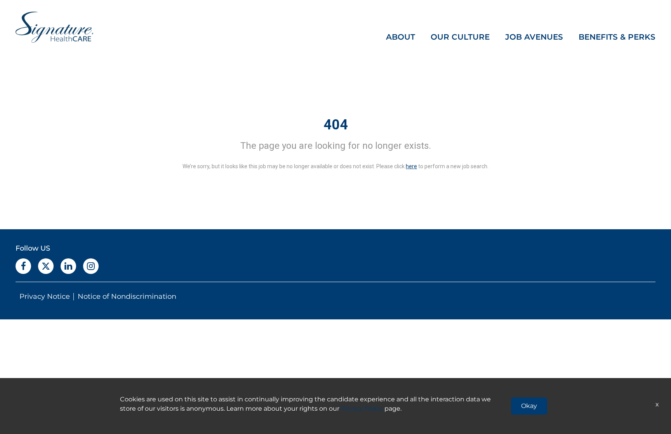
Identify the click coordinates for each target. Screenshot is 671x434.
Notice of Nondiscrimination (127, 296)
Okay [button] (529, 406)
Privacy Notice (44, 296)
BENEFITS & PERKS (617, 37)
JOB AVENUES (534, 37)
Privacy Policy (362, 408)
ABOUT (400, 37)
